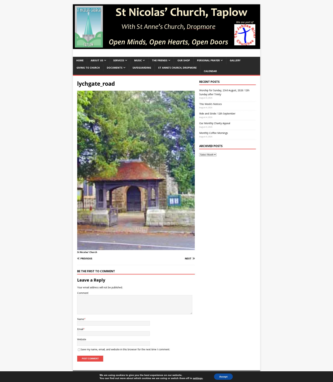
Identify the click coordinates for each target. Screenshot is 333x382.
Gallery (235, 60)
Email (80, 329)
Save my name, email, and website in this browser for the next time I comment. (125, 349)
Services (118, 60)
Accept (223, 376)
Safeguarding (142, 67)
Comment (82, 293)
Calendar (210, 71)
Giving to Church (88, 67)
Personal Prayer (208, 60)
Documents (114, 67)
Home (80, 60)
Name (80, 319)
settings (198, 378)
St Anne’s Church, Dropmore (177, 67)
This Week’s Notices (210, 104)
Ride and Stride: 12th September (217, 113)
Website (81, 339)
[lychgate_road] (136, 248)
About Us (97, 60)
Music (138, 60)
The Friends (159, 60)
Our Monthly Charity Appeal (214, 123)
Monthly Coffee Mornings (213, 133)
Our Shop (183, 60)
